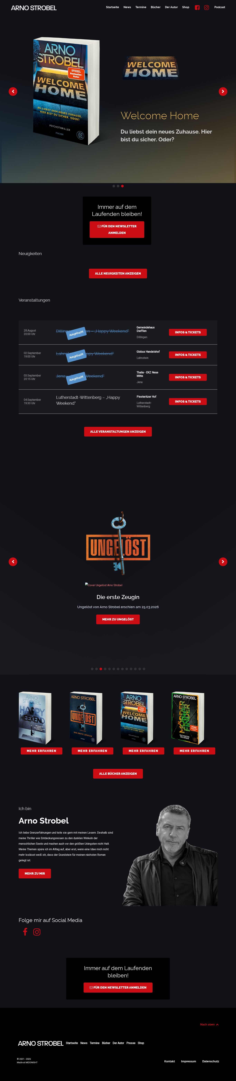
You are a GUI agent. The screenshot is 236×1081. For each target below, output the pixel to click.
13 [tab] (144, 669)
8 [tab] (122, 669)
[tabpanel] (118, 91)
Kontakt (169, 1061)
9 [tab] (126, 669)
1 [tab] (113, 186)
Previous (13, 91)
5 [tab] (109, 669)
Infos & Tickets (188, 332)
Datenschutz (210, 1061)
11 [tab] (135, 669)
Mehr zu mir (35, 873)
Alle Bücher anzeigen (118, 774)
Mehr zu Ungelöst (118, 619)
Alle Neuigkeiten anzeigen (118, 273)
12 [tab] (139, 669)
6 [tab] (113, 669)
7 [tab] (118, 669)
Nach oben (207, 1024)
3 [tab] (122, 186)
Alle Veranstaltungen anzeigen (118, 432)
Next (223, 91)
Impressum (188, 1061)
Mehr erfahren (41, 751)
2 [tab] (118, 186)
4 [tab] (105, 669)
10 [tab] (131, 669)
